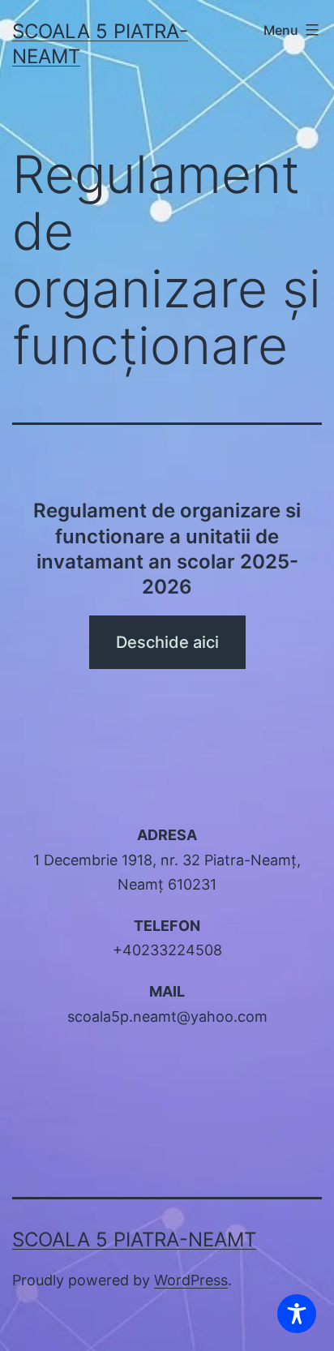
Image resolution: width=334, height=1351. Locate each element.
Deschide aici (167, 642)
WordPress (191, 1280)
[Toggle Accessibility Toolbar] (297, 1314)
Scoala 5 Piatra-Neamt (134, 1239)
